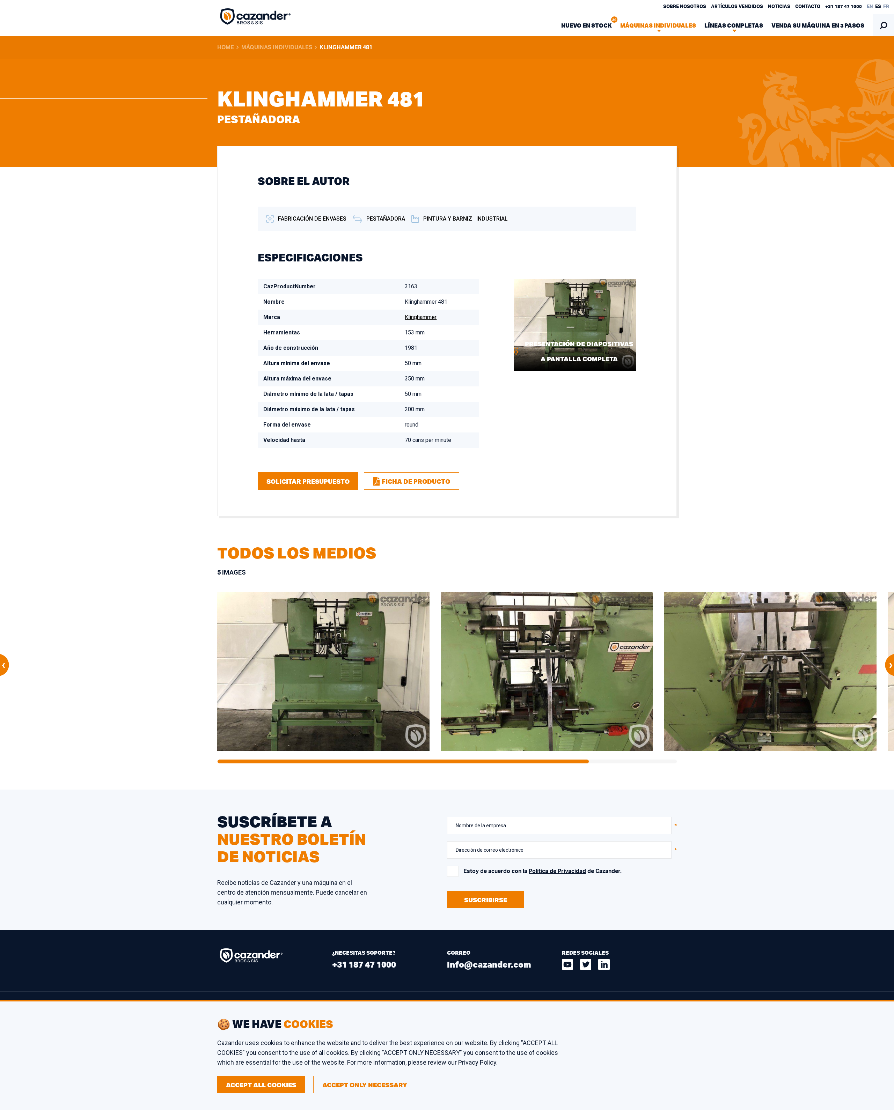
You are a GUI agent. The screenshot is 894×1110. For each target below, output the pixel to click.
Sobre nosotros (684, 7)
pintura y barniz (447, 218)
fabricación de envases (312, 218)
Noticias (779, 7)
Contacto (807, 7)
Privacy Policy (477, 1062)
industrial (492, 218)
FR (886, 7)
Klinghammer (421, 317)
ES (878, 7)
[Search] (883, 25)
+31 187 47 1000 (843, 7)
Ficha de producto (416, 481)
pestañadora (385, 218)
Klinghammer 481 (346, 47)
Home (225, 47)
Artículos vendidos (737, 7)
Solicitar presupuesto (308, 481)
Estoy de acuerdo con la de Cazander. (542, 871)
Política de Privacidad (557, 871)
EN (870, 7)
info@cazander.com (489, 964)
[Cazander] (255, 18)
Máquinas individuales (276, 47)
